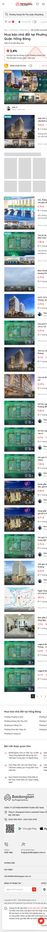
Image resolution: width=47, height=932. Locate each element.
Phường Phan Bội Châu (15, 729)
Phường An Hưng (12, 733)
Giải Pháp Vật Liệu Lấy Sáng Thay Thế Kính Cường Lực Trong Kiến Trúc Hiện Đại (23, 767)
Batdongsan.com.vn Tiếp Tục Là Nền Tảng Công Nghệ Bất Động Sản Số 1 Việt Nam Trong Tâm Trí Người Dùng (24, 755)
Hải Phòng (13, 30)
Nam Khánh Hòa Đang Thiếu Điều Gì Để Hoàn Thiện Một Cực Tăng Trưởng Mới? (23, 780)
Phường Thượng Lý (13, 717)
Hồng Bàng (24, 30)
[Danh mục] (4, 4)
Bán (5, 30)
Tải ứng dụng (26, 4)
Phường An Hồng (13, 725)
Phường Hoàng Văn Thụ (15, 721)
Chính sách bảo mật (35, 908)
